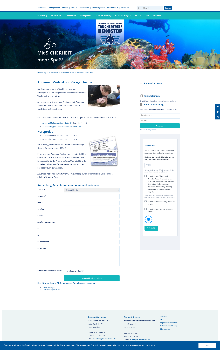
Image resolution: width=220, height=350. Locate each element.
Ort (38, 235)
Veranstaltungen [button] (123, 15)
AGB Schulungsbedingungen (49, 270)
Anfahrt (65, 7)
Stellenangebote (98, 7)
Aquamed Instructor (85, 72)
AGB (161, 319)
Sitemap (163, 316)
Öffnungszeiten (54, 7)
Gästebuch (125, 7)
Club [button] (147, 15)
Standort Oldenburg (97, 317)
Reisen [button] (138, 15)
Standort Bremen (132, 317)
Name (40, 202)
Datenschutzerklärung (168, 326)
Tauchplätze (85, 15)
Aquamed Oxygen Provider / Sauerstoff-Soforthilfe (62, 126)
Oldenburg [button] (42, 15)
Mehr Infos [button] (150, 345)
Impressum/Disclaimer (168, 322)
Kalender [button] (157, 15)
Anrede (41, 190)
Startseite (41, 7)
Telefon (41, 209)
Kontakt (74, 7)
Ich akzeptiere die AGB (75, 271)
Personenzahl (43, 241)
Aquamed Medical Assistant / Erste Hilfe (57, 123)
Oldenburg (41, 72)
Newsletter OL (112, 7)
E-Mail (40, 215)
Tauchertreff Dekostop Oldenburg (110, 34)
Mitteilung (41, 248)
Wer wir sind (84, 7)
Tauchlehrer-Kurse (67, 72)
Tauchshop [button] (56, 15)
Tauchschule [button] (70, 15)
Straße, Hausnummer (46, 222)
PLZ (38, 228)
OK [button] (207, 345)
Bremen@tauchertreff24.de (139, 340)
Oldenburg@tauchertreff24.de (104, 339)
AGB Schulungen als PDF (52, 290)
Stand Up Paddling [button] (103, 15)
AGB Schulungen (49, 287)
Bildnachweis (165, 329)
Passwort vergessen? (148, 130)
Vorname (41, 196)
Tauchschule (53, 72)
